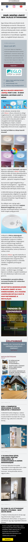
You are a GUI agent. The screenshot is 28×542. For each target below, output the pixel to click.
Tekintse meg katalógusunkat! (15, 85)
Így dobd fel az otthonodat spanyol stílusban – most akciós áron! (12, 510)
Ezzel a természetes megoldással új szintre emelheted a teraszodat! (11, 408)
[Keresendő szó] (26, 10)
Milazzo (7, 113)
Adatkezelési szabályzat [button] (9, 535)
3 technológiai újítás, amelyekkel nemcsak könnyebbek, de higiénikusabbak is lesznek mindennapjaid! (11, 459)
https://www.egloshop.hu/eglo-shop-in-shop (15, 81)
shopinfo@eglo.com (12, 83)
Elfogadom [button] (8, 539)
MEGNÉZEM (14, 328)
